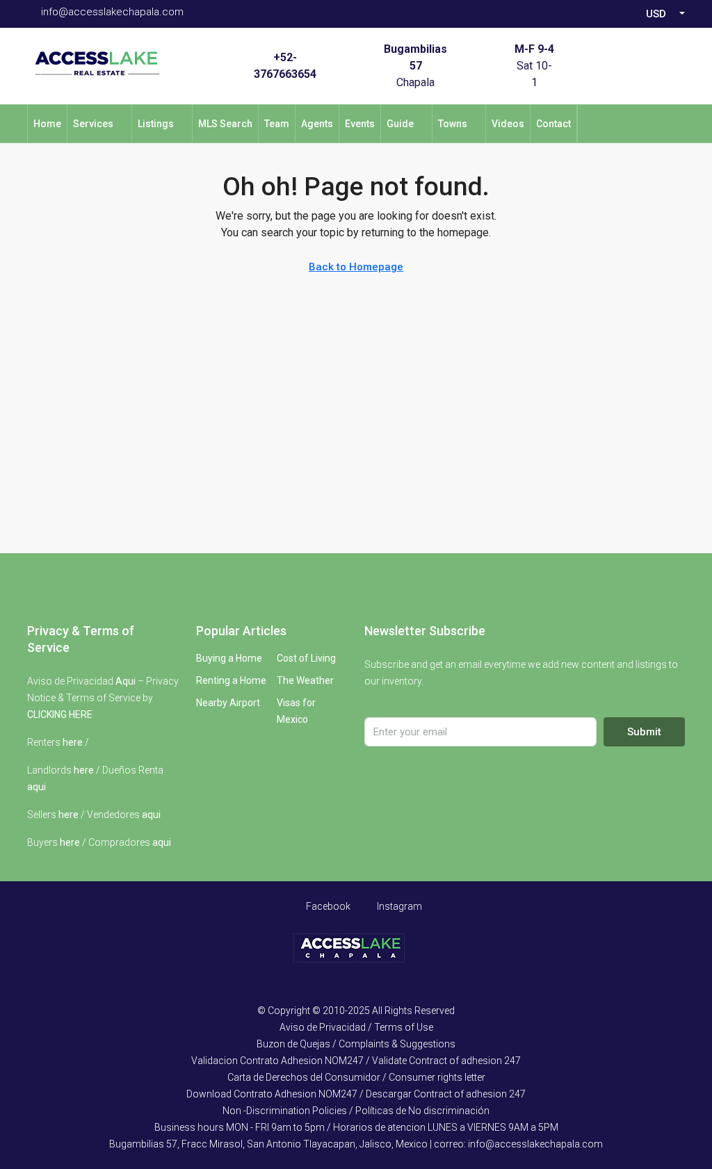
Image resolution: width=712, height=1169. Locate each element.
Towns (452, 123)
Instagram (398, 906)
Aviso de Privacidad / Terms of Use (356, 1027)
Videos (508, 123)
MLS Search (225, 123)
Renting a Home (231, 680)
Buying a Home (229, 658)
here (73, 742)
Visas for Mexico (296, 711)
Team (276, 123)
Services (93, 123)
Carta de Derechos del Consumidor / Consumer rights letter (356, 1077)
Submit (644, 732)
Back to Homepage (356, 267)
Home (47, 123)
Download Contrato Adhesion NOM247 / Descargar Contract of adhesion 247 (356, 1093)
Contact (553, 123)
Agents (317, 123)
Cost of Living (306, 658)
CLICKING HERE (59, 714)
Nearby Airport (228, 702)
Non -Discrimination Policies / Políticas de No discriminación (356, 1110)
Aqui (125, 681)
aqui (36, 786)
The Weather (305, 680)
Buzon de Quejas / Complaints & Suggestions (356, 1043)
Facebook (327, 906)
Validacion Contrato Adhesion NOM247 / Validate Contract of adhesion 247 (356, 1060)
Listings (156, 123)
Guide (400, 123)
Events (360, 123)
